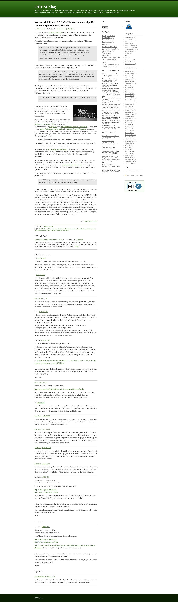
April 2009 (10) (129, 151)
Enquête (105, 40)
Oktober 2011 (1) (130, 100)
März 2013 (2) (129, 77)
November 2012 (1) (130, 83)
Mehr (77, 246)
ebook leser (38, 448)
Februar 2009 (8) (130, 155)
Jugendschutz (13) (130, 51)
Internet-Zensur (108, 49)
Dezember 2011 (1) (130, 98)
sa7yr (36, 382)
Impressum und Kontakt (132, 171)
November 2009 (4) (130, 137)
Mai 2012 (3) (129, 87)
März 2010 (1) (129, 128)
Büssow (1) (128, 41)
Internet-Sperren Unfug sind (76, 129)
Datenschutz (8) (129, 43)
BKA (104, 36)
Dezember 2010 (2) (130, 114)
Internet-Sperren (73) (131, 47)
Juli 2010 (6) (128, 122)
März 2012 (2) (129, 91)
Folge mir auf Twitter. (131, 29)
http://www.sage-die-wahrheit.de (46, 490)
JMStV (116, 49)
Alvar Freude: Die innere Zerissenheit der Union (48, 239)
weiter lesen (109, 76)
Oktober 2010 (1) (130, 116)
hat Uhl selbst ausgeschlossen (57, 149)
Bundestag (111, 36)
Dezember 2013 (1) (130, 73)
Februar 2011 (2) (130, 110)
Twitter (128, 21)
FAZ (56, 228)
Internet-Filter (107, 44)
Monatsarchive (130, 68)
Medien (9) (128, 53)
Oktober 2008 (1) (130, 163)
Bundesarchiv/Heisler (91, 221)
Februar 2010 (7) (130, 130)
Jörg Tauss (38, 429)
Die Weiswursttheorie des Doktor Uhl (74, 127)
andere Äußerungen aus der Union (51, 129)
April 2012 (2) (129, 89)
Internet (111, 40)
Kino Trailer (38, 416)
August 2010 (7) (130, 120)
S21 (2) (127, 55)
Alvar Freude (41, 29)
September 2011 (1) (130, 102)
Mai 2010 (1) (129, 124)
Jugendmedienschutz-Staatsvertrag (109, 52)
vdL (104, 62)
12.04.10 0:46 (79, 239)
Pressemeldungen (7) (132, 49)
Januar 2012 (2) (129, 96)
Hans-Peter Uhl (81, 228)
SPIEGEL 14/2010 (55, 32)
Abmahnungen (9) (130, 37)
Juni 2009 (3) (129, 147)
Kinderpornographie (111, 57)
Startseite (106, 171)
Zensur (105, 66)
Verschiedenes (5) (130, 61)
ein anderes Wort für (40, 576)
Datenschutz (106, 38)
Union (48, 230)
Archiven (104, 173)
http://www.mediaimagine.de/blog (46, 492)
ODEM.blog (45, 7)
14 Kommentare (61, 29)
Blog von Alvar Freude (95, 12)
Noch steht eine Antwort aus (72, 165)
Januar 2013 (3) (129, 81)
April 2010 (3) (129, 126)
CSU (53, 228)
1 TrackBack (70, 29)
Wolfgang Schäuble (56, 230)
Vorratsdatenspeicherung (110, 64)
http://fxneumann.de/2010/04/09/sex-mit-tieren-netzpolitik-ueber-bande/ (59, 389)
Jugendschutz (106, 55)
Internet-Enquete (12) (131, 45)
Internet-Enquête (108, 42)
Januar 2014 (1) (129, 71)
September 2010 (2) (130, 118)
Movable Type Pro (39, 598)
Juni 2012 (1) (129, 85)
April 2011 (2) (129, 108)
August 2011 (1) (130, 104)
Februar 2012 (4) (130, 94)
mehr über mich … (114, 12)
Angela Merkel (43, 228)
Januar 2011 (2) (129, 112)
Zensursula (65, 230)
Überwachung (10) (130, 64)
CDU (49, 228)
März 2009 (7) (129, 153)
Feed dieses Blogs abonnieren (135, 175)
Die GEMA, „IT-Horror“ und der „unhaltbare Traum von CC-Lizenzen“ (111, 137)
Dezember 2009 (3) (130, 135)
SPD (103, 59)
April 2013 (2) (129, 75)
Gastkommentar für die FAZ (44, 124)
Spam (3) (127, 57)
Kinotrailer (38, 464)
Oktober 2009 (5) (130, 139)
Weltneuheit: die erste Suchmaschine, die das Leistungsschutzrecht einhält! (110, 142)
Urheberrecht (111, 60)
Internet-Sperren (48, 226)
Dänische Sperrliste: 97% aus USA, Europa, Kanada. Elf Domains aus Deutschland (110, 158)
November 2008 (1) (130, 161)
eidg (112, 38)
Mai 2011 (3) (129, 106)
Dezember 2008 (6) (130, 159)
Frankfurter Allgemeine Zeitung (67, 228)
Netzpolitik (53, 127)
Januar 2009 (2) (129, 157)
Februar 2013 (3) (130, 79)
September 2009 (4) (130, 141)
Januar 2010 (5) (129, 133)
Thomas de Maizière (40, 230)
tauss (36, 298)
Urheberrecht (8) (130, 59)
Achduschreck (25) (130, 39)
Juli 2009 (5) (128, 145)
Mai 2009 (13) (129, 149)
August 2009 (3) (130, 143)
